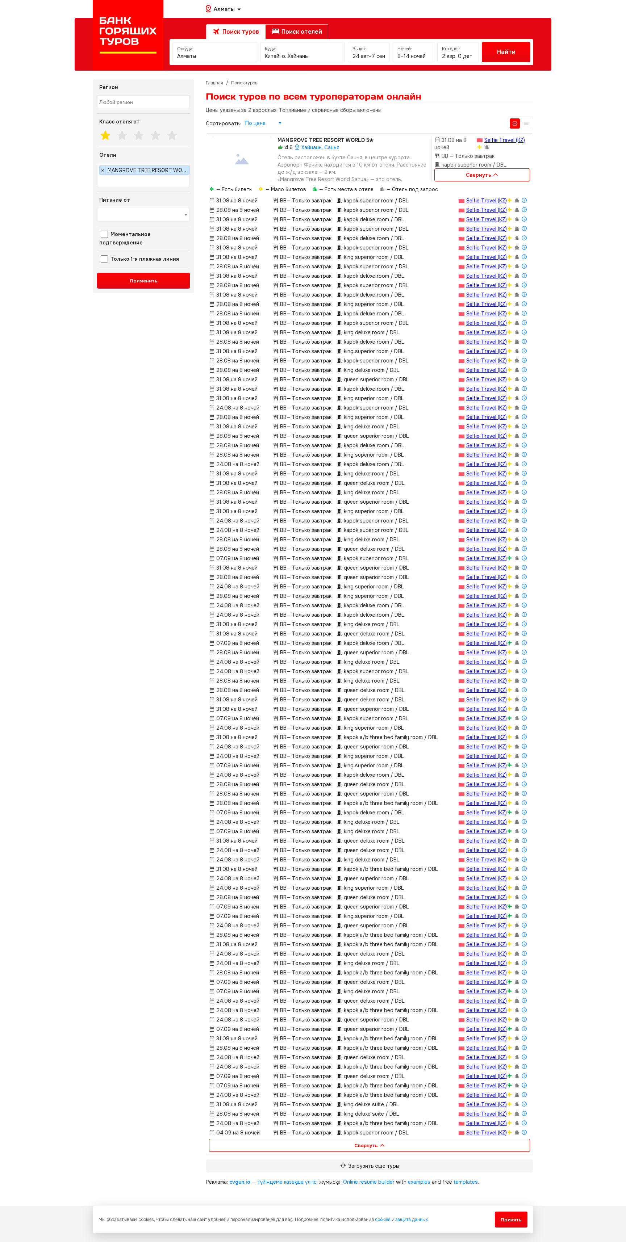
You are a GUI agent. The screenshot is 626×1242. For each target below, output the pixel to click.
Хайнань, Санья (319, 147)
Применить (144, 281)
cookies (383, 1219)
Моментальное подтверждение (125, 238)
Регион (108, 87)
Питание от (114, 200)
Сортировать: (223, 123)
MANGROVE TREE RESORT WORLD (325, 140)
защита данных (412, 1219)
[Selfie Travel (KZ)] (480, 140)
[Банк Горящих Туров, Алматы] (128, 35)
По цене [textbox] (255, 123)
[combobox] (143, 102)
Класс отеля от (119, 121)
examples (419, 1182)
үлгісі (311, 1182)
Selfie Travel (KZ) (504, 140)
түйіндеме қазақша (280, 1182)
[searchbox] (144, 102)
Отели (107, 155)
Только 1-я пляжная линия (144, 259)
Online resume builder (369, 1182)
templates (466, 1182)
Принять (511, 1220)
